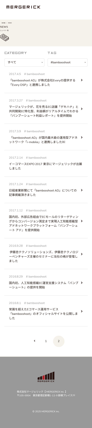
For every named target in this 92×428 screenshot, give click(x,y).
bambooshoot (36, 74)
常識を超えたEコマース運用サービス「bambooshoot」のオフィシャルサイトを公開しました (43, 313)
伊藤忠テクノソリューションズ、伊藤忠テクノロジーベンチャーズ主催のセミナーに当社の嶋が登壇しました (43, 256)
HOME (4, 23)
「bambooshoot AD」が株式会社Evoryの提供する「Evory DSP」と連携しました (42, 82)
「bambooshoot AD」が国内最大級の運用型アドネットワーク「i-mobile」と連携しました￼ (43, 140)
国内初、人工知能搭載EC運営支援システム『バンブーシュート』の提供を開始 (43, 285)
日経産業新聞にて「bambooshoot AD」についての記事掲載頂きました (43, 192)
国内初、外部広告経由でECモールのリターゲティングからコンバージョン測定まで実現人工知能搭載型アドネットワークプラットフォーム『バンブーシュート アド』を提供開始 (43, 223)
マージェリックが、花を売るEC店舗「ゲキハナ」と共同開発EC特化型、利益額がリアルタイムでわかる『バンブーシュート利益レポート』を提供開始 (43, 111)
